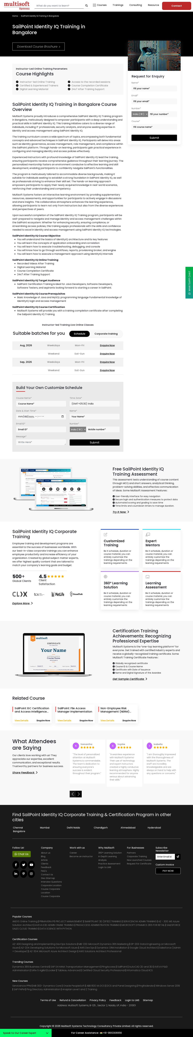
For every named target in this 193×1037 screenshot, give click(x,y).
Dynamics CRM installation (112, 951)
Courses (102, 5)
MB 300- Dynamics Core (47, 989)
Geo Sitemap (48, 881)
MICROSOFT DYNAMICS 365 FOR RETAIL (143, 928)
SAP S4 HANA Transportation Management (76, 970)
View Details (21, 720)
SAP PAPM (19, 992)
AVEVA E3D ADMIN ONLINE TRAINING (54, 928)
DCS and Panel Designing (122, 989)
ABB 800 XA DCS (96, 989)
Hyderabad (154, 831)
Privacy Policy (98, 1003)
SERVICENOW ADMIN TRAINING (140, 924)
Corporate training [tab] (106, 334)
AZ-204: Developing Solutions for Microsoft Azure (49, 951)
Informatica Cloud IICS (140, 973)
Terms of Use (48, 1003)
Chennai (18, 831)
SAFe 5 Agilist (38, 973)
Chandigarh (101, 831)
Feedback (46, 870)
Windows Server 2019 (168, 989)
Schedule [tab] (79, 334)
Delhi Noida (73, 831)
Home (15, 16)
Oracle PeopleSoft (74, 989)
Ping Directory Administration (44, 992)
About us (45, 855)
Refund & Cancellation (73, 1003)
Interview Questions (51, 884)
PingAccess (108, 970)
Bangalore (19, 834)
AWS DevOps (87, 951)
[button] (73, 797)
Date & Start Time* (26, 410)
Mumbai (44, 831)
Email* (134, 95)
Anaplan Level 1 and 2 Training (79, 992)
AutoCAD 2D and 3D (140, 970)
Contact (176, 6)
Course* (135, 121)
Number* (74, 423)
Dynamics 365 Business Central (30, 970)
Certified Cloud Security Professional (103, 973)
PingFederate (146, 989)
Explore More (21, 603)
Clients (44, 866)
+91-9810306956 (112, 1033)
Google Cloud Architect (143, 951)
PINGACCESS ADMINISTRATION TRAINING (98, 928)
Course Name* (24, 398)
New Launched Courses (139, 863)
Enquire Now (107, 345)
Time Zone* (76, 398)
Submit (94, 442)
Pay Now (168, 874)
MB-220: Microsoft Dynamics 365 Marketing (104, 947)
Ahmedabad (128, 831)
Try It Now (120, 512)
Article (44, 863)
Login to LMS (104, 870)
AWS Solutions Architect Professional (100, 954)
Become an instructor (81, 859)
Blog (43, 859)
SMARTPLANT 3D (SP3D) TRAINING (102, 924)
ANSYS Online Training (24, 924)
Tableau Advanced (69, 973)
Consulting (135, 5)
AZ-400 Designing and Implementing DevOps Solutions (44, 947)
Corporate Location (51, 888)
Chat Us (22, 857)
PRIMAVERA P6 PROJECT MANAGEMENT (60, 924)
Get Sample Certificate (129, 679)
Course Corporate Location (50, 894)
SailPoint (122, 970)
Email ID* (20, 423)
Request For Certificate (139, 866)
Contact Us (47, 877)
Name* (73, 410)
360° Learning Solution (110, 855)
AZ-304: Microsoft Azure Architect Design (54, 954)
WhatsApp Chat (189, 281)
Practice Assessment (109, 866)
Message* (21, 436)
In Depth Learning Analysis (107, 861)
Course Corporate (50, 899)
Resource (153, 5)
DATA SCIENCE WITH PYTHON (56, 932)
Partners (131, 855)
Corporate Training (137, 859)
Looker (51, 973)
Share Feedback (23, 772)
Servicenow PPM (22, 989)
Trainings (118, 5)
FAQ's (44, 874)
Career (73, 855)
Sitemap (148, 1003)
